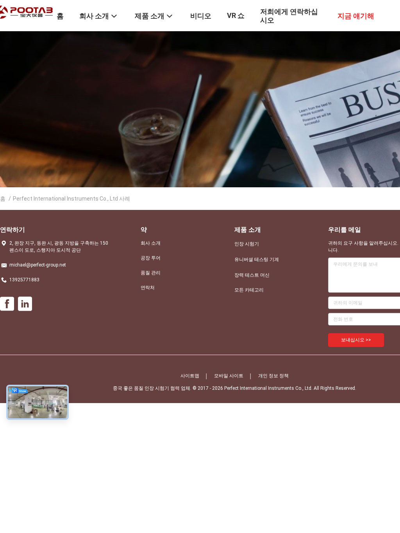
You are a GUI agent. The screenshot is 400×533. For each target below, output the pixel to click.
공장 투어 (151, 258)
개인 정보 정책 (273, 375)
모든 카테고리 (249, 290)
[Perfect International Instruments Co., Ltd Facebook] (7, 304)
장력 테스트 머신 (252, 275)
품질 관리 (151, 272)
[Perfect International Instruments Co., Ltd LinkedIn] (25, 304)
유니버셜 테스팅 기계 (256, 259)
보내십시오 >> (356, 340)
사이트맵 (189, 375)
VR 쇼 (236, 15)
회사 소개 (151, 243)
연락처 (148, 287)
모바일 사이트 (228, 375)
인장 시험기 (246, 244)
